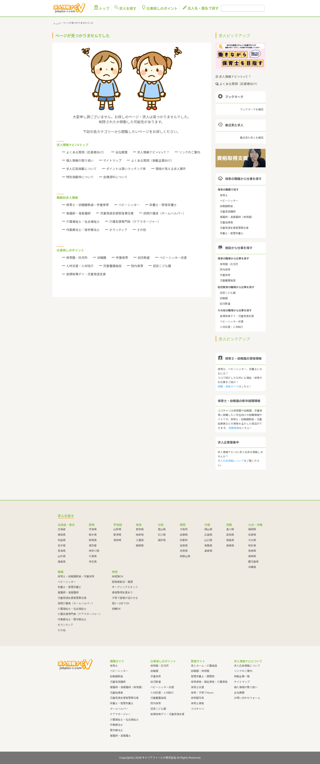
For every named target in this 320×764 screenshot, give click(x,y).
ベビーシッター (129, 205)
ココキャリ (197, 708)
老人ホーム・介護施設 (204, 665)
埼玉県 (93, 561)
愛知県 (140, 529)
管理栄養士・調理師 (202, 676)
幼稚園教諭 (226, 206)
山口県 (208, 540)
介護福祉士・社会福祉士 (83, 221)
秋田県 (62, 540)
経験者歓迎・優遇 (122, 581)
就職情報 (234, 428)
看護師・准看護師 (78, 213)
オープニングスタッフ (125, 587)
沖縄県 (252, 567)
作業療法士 (116, 724)
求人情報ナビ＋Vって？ (153, 152)
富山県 (162, 529)
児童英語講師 (228, 211)
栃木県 (93, 534)
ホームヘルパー (119, 708)
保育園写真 (197, 697)
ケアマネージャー (120, 714)
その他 (141, 230)
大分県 (252, 540)
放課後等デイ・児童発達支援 (86, 274)
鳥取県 (208, 545)
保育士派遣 (197, 687)
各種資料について (115, 177)
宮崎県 (252, 550)
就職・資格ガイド (228, 386)
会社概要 (121, 152)
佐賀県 (252, 534)
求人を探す (125, 8)
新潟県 (117, 534)
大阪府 (184, 529)
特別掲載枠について (80, 177)
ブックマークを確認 (251, 109)
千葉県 (93, 556)
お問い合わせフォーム (247, 697)
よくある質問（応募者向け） (86, 152)
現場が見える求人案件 (170, 169)
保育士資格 (197, 703)
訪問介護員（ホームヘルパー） (164, 213)
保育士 (224, 195)
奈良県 (184, 550)
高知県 (230, 534)
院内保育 (137, 266)
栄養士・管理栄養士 (163, 205)
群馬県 (93, 540)
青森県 (62, 534)
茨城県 (93, 529)
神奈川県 (94, 550)
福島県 (62, 561)
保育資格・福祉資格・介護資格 (209, 681)
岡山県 (208, 529)
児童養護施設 (112, 266)
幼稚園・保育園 (200, 671)
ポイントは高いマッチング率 (126, 169)
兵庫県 (184, 534)
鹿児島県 (253, 561)
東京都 (93, 545)
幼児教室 (144, 257)
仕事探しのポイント (159, 8)
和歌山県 (185, 556)
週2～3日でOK (120, 603)
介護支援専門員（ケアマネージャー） (135, 221)
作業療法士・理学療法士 (83, 230)
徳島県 (230, 540)
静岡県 (140, 545)
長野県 (117, 540)
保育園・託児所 (77, 257)
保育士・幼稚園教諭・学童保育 (87, 205)
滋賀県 (184, 545)
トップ (101, 8)
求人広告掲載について (81, 169)
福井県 (162, 540)
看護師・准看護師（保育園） (237, 217)
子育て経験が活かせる (125, 598)
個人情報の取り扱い (80, 160)
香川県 (230, 529)
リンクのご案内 (189, 152)
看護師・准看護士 (120, 735)
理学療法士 (116, 730)
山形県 (62, 556)
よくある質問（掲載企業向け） (152, 160)
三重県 (140, 540)
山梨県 (117, 529)
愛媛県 (230, 545)
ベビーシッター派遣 (173, 257)
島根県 (208, 550)
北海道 (62, 529)
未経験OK (117, 576)
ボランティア (118, 230)
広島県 (208, 534)
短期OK (116, 608)
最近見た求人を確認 (251, 137)
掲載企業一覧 (242, 676)
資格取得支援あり (122, 592)
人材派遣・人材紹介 (80, 266)
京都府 (184, 540)
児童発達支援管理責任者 (117, 213)
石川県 (162, 534)
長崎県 (252, 556)
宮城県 (62, 550)
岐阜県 (140, 534)
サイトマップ (112, 160)
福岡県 (252, 529)
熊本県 (252, 545)
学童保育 (122, 257)
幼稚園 (101, 257)
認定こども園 (162, 266)
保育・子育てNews (202, 692)
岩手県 (62, 545)
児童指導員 (226, 222)
